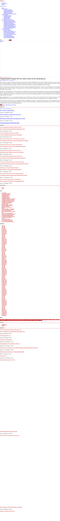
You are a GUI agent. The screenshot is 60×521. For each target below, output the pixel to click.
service (24, 320)
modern (11, 320)
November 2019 (4, 272)
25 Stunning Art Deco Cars (5, 335)
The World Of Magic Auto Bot (8, 28)
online (17, 320)
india (56, 319)
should (26, 320)
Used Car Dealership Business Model (9, 37)
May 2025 (3, 236)
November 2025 (4, 231)
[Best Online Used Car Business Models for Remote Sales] (9, 167)
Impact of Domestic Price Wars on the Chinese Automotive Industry (13, 146)
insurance (1, 320)
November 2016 (4, 302)
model (9, 320)
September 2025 (4, 233)
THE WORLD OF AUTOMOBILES (7, 19)
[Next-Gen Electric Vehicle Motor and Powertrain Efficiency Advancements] (12, 138)
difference (40, 319)
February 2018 (4, 290)
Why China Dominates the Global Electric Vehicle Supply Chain (12, 129)
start (28, 320)
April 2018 (3, 288)
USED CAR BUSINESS (5, 29)
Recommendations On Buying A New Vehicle (8, 431)
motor (15, 320)
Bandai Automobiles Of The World (9, 20)
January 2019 (4, 280)
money (13, 320)
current (33, 319)
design (37, 319)
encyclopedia (46, 319)
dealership (35, 319)
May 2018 (3, 287)
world (41, 320)
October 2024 (4, 242)
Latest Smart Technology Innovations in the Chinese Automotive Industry (14, 163)
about (1, 319)
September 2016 (4, 304)
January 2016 (4, 311)
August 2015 (4, 315)
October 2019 (4, 273)
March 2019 (4, 279)
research (21, 320)
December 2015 (4, 312)
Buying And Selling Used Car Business (9, 31)
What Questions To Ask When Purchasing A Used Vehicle (11, 507)
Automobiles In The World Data (8, 23)
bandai (12, 319)
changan (22, 319)
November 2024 (4, 241)
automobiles (6, 319)
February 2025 (4, 239)
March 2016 (4, 309)
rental (18, 320)
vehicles (39, 320)
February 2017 (4, 300)
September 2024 (4, 243)
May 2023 (3, 253)
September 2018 (4, 284)
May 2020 (3, 267)
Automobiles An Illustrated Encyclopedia (10, 24)
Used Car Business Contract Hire (9, 36)
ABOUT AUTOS (4, 8)
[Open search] (0, 39)
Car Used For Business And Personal (9, 32)
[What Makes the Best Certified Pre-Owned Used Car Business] (10, 150)
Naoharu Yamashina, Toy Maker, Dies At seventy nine (10, 114)
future (52, 319)
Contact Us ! (4, 2)
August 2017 (4, 295)
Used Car (3, 218)
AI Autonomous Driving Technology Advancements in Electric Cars (13, 157)
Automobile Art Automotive (8, 12)
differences (42, 319)
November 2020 (4, 262)
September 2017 (4, 294)
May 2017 (3, 297)
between (15, 319)
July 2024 (3, 245)
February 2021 (4, 259)
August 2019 (4, 274)
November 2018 (4, 282)
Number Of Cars (3, 355)
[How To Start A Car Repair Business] (6, 108)
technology (32, 320)
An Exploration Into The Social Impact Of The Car (10, 343)
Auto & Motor (4, 192)
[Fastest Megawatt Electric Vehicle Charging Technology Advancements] (11, 173)
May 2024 (3, 246)
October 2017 (4, 293)
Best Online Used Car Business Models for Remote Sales (10, 169)
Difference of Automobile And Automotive (10, 13)
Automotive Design (5, 203)
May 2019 (3, 277)
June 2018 (3, 286)
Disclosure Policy (4, 3)
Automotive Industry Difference (8, 11)
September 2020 (4, 263)
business (17, 319)
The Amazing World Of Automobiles (7, 214)
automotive (9, 319)
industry (58, 319)
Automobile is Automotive (8, 9)
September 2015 (4, 314)
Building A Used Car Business (8, 30)
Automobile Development (7, 15)
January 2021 (4, 260)
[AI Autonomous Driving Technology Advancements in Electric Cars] (11, 156)
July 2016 (3, 306)
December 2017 (4, 291)
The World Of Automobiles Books (9, 25)
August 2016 (4, 305)
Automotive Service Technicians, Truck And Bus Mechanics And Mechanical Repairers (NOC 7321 (19, 347)
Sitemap (3, 4)
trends (35, 320)
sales (22, 320)
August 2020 (4, 264)
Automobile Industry (7, 17)
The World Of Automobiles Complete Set (10, 26)
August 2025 (4, 234)
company (28, 319)
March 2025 (4, 238)
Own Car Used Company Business (9, 33)
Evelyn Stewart (12, 80)
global (54, 319)
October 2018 (4, 283)
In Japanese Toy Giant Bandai (6, 339)
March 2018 (4, 289)
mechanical (6, 320)
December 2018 (4, 281)
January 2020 (4, 270)
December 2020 (4, 261)
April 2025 (3, 237)
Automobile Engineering (7, 16)
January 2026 (4, 230)
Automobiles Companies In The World (9, 21)
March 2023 (4, 255)
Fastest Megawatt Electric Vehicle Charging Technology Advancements (13, 175)
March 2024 (4, 248)
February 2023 (4, 256)
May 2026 (3, 227)
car (20, 319)
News (3, 212)
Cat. (2, 187)
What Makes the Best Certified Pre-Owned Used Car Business (12, 152)
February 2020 (4, 269)
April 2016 (3, 308)
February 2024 (4, 249)
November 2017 (4, 292)
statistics (30, 320)
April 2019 (3, 278)
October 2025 (4, 232)
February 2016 (4, 310)
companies (25, 319)
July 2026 (3, 225)
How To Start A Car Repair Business (7, 110)
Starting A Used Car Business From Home (10, 34)
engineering (49, 319)
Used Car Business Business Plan (9, 35)
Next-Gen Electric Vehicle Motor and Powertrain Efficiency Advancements (14, 140)
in (55, 319)
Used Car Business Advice (6, 219)
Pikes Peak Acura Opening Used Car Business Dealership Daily (12, 351)
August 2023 (4, 251)
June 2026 (3, 226)
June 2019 (3, 276)
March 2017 (4, 299)
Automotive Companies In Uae (8, 10)
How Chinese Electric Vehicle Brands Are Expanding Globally (12, 181)
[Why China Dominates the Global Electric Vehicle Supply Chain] (10, 127)
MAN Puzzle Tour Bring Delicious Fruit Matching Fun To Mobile (12, 118)
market (4, 320)
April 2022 (3, 258)
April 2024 (3, 247)
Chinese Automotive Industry (6, 210)
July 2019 (3, 275)
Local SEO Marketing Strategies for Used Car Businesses (11, 134)
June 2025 (3, 235)
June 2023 (3, 252)
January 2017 (4, 301)
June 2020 (3, 266)
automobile (3, 319)
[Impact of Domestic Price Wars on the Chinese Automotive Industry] (11, 144)
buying (19, 319)
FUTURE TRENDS (5, 14)
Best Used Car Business (5, 206)
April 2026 (3, 228)
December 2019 (4, 271)
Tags (2, 188)
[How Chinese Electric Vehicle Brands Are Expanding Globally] (10, 179)
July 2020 (3, 265)
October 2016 (4, 303)
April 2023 (3, 254)
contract (30, 319)
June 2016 (3, 307)
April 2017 (3, 298)
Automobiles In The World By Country (9, 22)
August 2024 (4, 244)
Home (3, 7)
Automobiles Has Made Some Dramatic (10, 27)
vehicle (37, 320)
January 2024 (4, 250)
